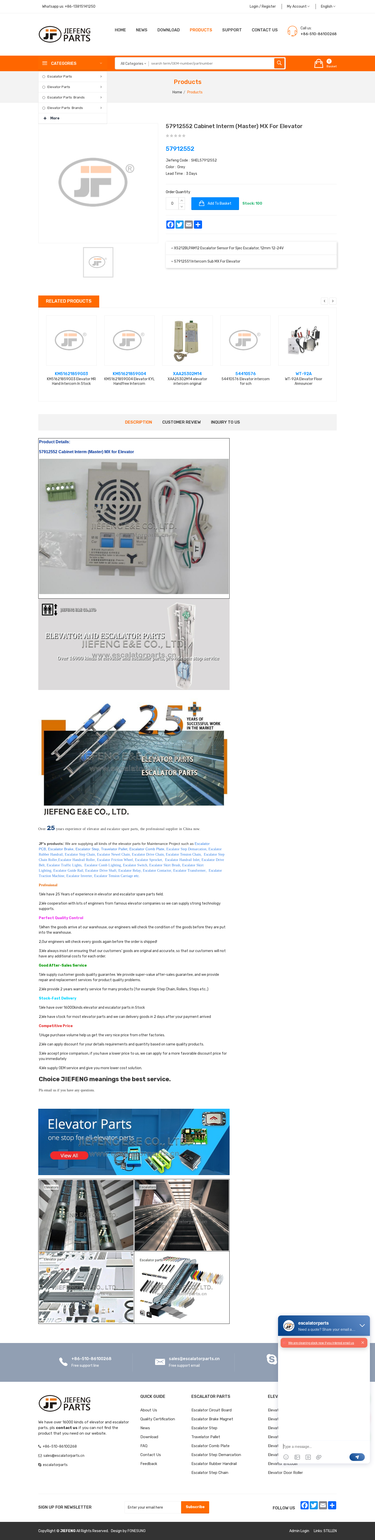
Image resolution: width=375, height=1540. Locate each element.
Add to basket (219, 203)
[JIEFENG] (65, 34)
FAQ (143, 1446)
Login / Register (263, 6)
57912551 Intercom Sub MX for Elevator (207, 261)
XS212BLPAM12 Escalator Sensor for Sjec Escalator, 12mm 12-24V (229, 248)
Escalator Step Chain (209, 1472)
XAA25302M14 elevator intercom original (187, 381)
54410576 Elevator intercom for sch (245, 381)
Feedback (148, 1463)
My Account (297, 6)
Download (168, 30)
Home (120, 30)
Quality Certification (157, 1419)
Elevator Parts (58, 87)
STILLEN (330, 1531)
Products (201, 30)
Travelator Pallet (205, 1437)
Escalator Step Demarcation (216, 1454)
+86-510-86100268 (91, 1358)
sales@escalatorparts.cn (194, 1358)
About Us (148, 1410)
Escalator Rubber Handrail (214, 1463)
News (141, 30)
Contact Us (150, 1454)
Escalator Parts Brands (66, 97)
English (327, 6)
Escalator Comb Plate (210, 1446)
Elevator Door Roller (285, 1472)
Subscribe (195, 1507)
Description (138, 422)
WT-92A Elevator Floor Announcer (303, 381)
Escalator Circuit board (211, 1410)
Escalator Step (204, 1428)
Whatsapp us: (68, 6)
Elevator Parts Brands (65, 108)
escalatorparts (55, 1465)
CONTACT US (265, 30)
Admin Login (299, 1531)
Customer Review (181, 422)
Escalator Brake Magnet (212, 1419)
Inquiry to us (225, 422)
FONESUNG (137, 1531)
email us (50, 1090)
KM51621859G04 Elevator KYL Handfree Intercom (129, 381)
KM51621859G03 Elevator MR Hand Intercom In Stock (71, 381)
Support (232, 30)
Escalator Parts (59, 76)
